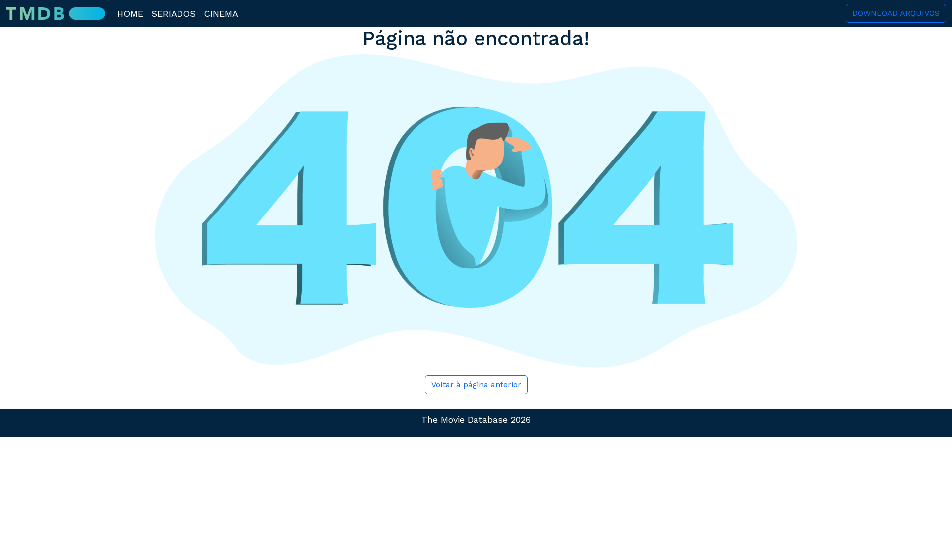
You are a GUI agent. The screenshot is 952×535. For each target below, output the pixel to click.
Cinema (221, 13)
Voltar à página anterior (476, 384)
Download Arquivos (896, 13)
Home (130, 13)
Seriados (173, 13)
